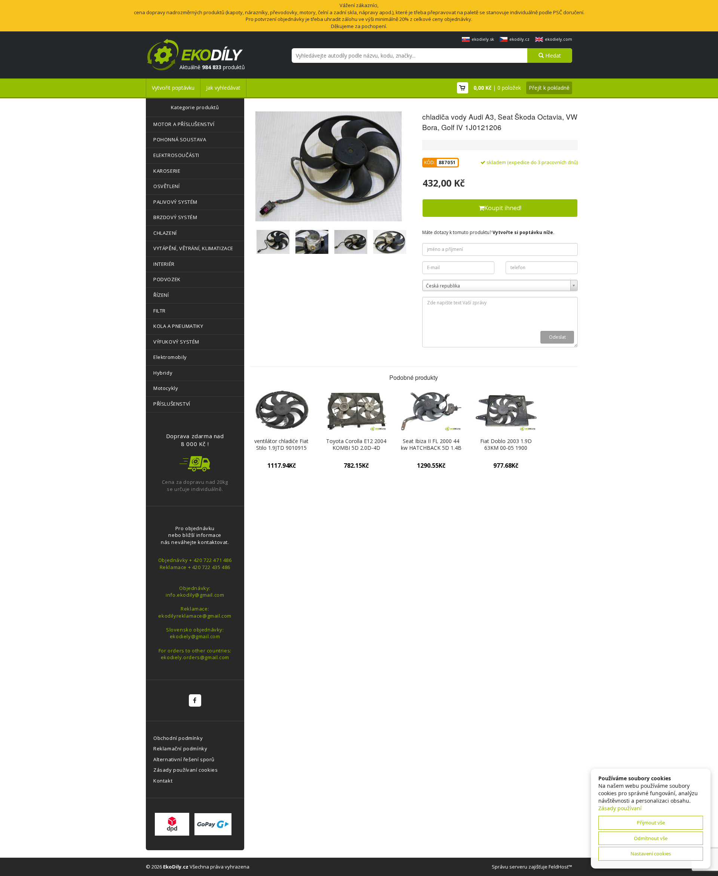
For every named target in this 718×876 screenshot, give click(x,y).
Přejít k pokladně (549, 87)
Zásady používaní (620, 808)
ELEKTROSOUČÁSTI (176, 155)
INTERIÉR (164, 264)
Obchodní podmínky (178, 738)
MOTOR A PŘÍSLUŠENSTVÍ (184, 124)
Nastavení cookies (650, 853)
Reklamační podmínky (180, 748)
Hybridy (162, 372)
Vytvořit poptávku (173, 87)
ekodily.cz (519, 39)
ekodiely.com (558, 39)
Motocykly (165, 388)
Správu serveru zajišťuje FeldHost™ (532, 866)
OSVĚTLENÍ (166, 186)
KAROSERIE (166, 170)
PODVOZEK (167, 279)
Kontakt (162, 780)
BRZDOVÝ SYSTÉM (175, 217)
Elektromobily (170, 357)
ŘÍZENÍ (161, 295)
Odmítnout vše (651, 838)
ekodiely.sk (483, 39)
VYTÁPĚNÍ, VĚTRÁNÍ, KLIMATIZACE (193, 248)
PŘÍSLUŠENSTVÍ (171, 403)
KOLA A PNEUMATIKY (178, 326)
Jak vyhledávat (223, 87)
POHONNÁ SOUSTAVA (179, 139)
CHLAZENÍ (165, 233)
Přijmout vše (651, 822)
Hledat (552, 55)
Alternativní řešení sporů (184, 759)
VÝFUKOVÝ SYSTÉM (176, 341)
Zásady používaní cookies (185, 769)
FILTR (159, 310)
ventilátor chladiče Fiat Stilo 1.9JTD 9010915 (281, 444)
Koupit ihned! (502, 208)
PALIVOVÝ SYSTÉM (175, 202)
